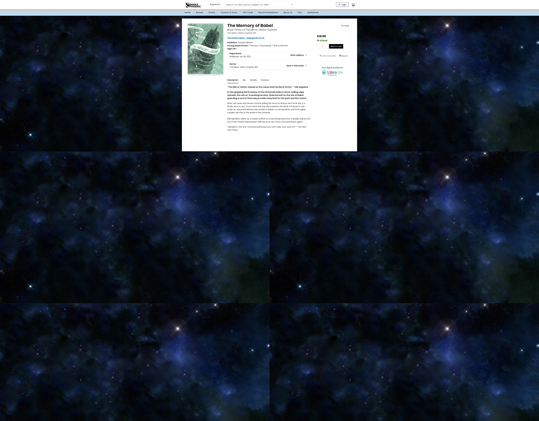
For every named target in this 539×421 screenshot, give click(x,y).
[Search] (292, 4)
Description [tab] (232, 80)
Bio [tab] (244, 80)
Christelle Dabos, (236, 38)
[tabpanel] (269, 115)
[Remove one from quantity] (319, 46)
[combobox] (216, 4)
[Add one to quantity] (326, 46)
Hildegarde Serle (255, 38)
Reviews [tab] (265, 80)
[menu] (269, 12)
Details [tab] (253, 80)
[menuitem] (187, 12)
